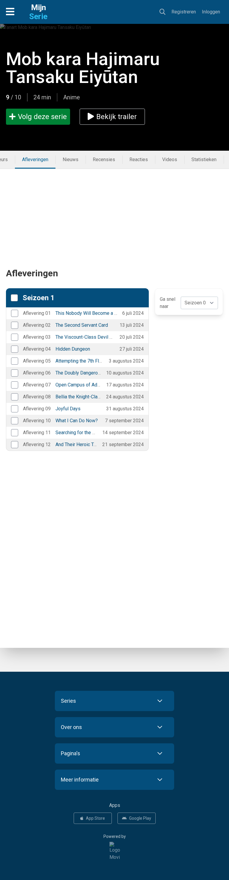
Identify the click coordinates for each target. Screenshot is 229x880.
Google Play (140, 818)
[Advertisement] (114, 210)
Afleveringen (35, 159)
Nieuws (70, 159)
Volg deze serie (42, 116)
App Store (95, 818)
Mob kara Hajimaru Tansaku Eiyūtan (83, 67)
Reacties (138, 159)
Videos (169, 159)
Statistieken (203, 159)
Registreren (183, 12)
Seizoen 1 (39, 298)
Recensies (104, 159)
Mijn (38, 12)
